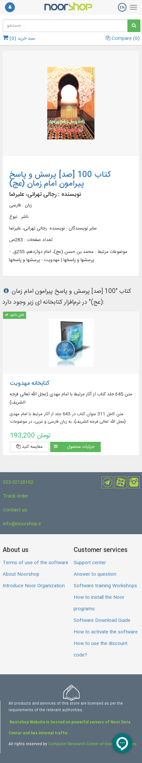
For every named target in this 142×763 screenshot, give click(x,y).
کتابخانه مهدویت (29, 383)
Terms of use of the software (35, 563)
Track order (15, 496)
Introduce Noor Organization (34, 586)
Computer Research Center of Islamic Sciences (92, 744)
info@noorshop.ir (22, 524)
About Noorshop (21, 574)
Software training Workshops (105, 586)
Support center (90, 563)
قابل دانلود (16, 315)
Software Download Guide (102, 621)
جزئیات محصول (80, 446)
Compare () (125, 39)
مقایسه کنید (31, 446)
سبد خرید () (21, 39)
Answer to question (95, 574)
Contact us (15, 510)
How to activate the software (106, 632)
